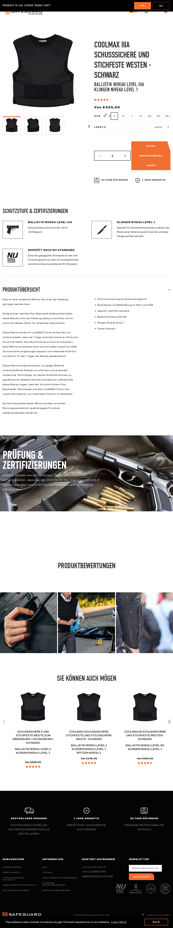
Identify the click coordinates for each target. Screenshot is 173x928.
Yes (142, 5)
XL (141, 116)
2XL (150, 116)
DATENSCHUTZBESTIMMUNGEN (56, 890)
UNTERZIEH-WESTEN (12, 867)
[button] (101, 99)
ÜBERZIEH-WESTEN (11, 872)
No (161, 6)
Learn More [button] (118, 922)
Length (100, 127)
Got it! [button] (156, 922)
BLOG (44, 867)
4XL (167, 116)
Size (97, 116)
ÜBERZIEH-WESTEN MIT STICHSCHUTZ (19, 885)
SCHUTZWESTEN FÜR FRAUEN (16, 890)
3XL (158, 116)
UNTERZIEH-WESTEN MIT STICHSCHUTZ (14, 879)
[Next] (168, 721)
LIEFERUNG (47, 872)
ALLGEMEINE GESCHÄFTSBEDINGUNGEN (53, 884)
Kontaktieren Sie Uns (94, 867)
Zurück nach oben (158, 915)
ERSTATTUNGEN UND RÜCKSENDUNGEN (59, 878)
